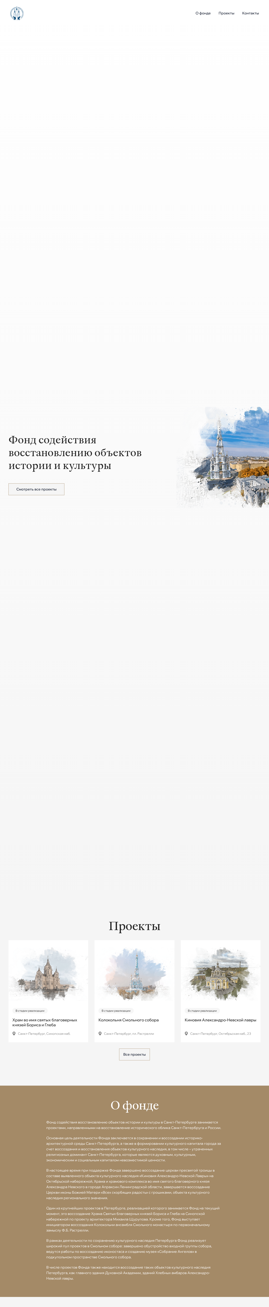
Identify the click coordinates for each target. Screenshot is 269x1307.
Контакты (250, 13)
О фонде (203, 13)
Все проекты (134, 1054)
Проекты (226, 13)
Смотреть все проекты (36, 489)
